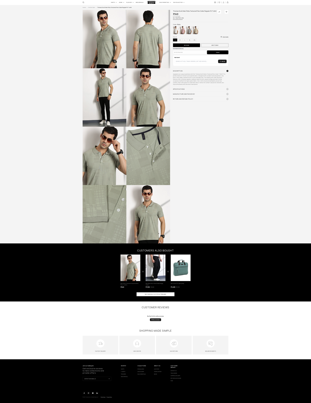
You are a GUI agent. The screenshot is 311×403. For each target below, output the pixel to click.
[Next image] (139, 268)
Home (84, 7)
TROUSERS (123, 374)
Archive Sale (91, 7)
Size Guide (225, 37)
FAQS (172, 380)
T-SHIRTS (123, 371)
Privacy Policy (109, 397)
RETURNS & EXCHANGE (176, 378)
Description (178, 71)
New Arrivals (140, 2)
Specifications (179, 89)
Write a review (155, 320)
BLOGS (155, 374)
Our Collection (178, 2)
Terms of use (103, 397)
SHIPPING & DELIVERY (175, 375)
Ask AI (223, 61)
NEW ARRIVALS (124, 376)
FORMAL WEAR (140, 369)
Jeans (120, 2)
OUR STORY (156, 369)
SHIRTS (113, 2)
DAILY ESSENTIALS (141, 374)
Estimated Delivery (178, 48)
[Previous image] (122, 268)
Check (217, 52)
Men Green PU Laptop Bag (177, 283)
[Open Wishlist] (220, 2)
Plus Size (129, 2)
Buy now (186, 45)
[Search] (83, 2)
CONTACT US (173, 370)
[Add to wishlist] (226, 12)
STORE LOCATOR (157, 371)
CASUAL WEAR (140, 371)
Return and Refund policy (183, 99)
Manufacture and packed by (184, 94)
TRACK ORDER (174, 373)
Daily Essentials (164, 2)
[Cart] (227, 2)
